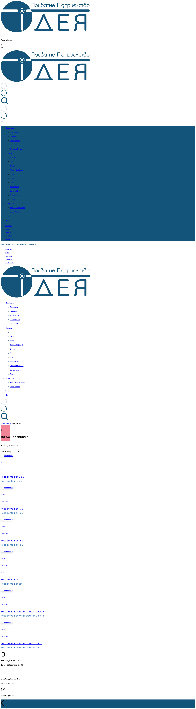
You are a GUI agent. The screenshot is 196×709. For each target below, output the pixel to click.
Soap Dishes (15, 212)
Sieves (12, 174)
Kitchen (8, 153)
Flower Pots (15, 145)
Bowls (12, 199)
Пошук (4, 40)
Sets (7, 216)
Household (9, 128)
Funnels (13, 157)
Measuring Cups (16, 170)
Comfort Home (16, 149)
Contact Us (9, 239)
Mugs (12, 166)
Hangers (13, 136)
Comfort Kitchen (16, 191)
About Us (8, 236)
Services (8, 232)
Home (7, 229)
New (7, 220)
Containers (14, 195)
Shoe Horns (15, 140)
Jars (11, 182)
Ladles (12, 161)
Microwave (14, 187)
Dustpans (14, 132)
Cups (12, 178)
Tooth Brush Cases (17, 207)
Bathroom (9, 203)
